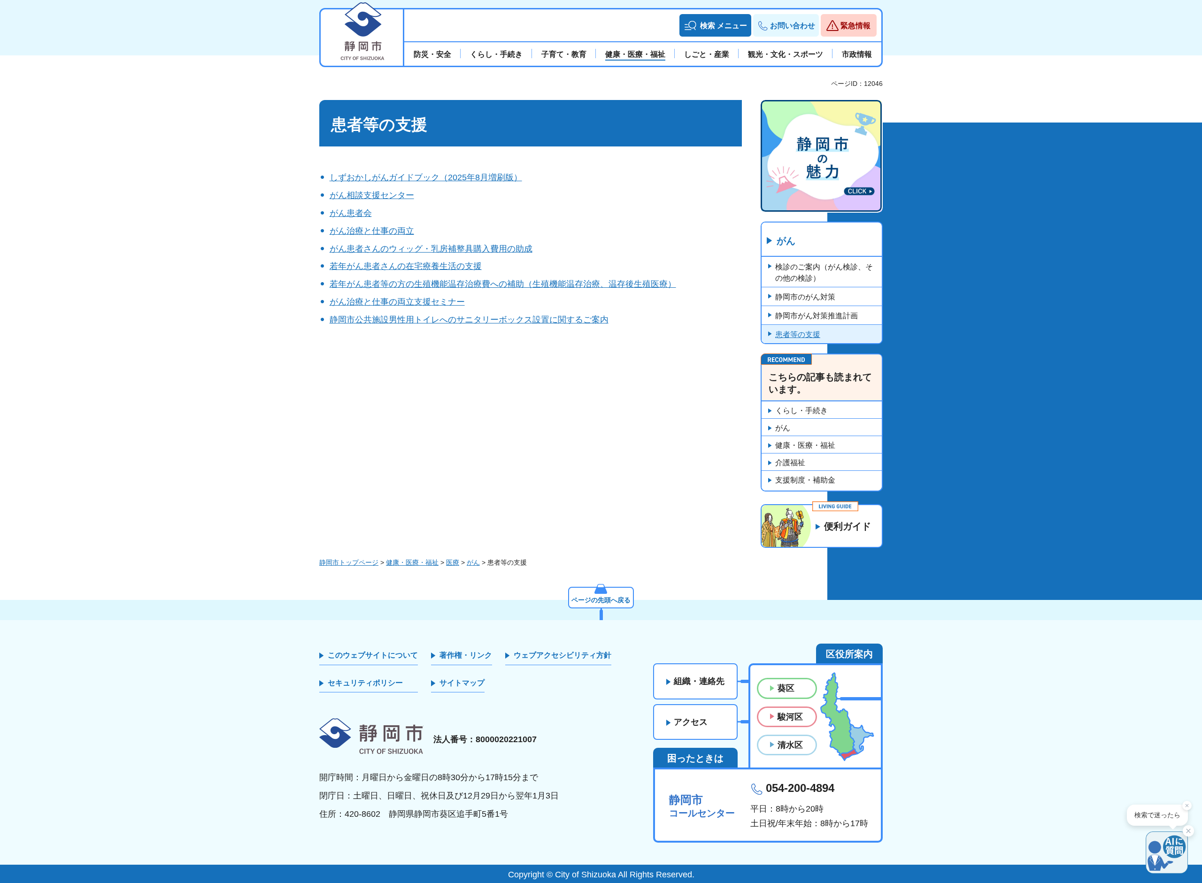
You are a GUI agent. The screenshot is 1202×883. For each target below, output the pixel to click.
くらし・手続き (801, 411)
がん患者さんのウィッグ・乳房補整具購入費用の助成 (431, 248)
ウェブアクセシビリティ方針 (562, 655)
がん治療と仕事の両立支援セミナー (397, 302)
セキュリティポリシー (365, 683)
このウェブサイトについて (373, 655)
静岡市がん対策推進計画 (816, 316)
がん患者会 (351, 213)
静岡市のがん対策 (805, 297)
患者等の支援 (797, 334)
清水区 (790, 745)
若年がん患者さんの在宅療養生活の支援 (406, 266)
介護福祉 (790, 463)
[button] (715, 25)
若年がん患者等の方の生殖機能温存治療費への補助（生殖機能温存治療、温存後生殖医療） (503, 284)
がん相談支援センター (372, 195)
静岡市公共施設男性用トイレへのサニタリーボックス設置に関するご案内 (469, 319)
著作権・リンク (465, 655)
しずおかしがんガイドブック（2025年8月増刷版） (426, 177)
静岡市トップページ (348, 562)
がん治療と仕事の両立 (372, 231)
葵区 (786, 688)
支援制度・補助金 (805, 480)
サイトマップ (462, 683)
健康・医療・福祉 (805, 445)
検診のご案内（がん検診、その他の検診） (824, 272)
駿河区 (790, 717)
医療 (452, 562)
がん (786, 241)
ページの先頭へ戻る (601, 600)
